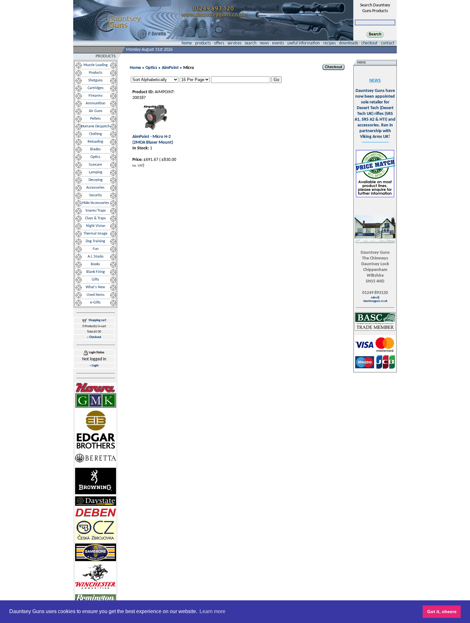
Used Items (96, 295)
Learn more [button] (212, 611)
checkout (369, 43)
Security (95, 195)
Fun (95, 249)
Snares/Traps (95, 211)
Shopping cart (97, 320)
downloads (348, 43)
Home (135, 67)
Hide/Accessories (95, 203)
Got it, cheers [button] (442, 611)
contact (388, 43)
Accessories (95, 188)
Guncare (95, 165)
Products (95, 73)
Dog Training (95, 241)
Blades (95, 149)
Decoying (96, 180)
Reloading (95, 142)
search (250, 43)
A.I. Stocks (96, 257)
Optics (95, 157)
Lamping (95, 172)
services (234, 43)
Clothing (95, 134)
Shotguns (95, 80)
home (187, 43)
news (264, 43)
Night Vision (95, 226)
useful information (303, 43)
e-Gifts (95, 302)
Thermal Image (95, 234)
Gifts (95, 279)
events (278, 43)
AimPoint (170, 67)
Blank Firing (95, 272)
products (203, 43)
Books (95, 264)
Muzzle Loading (95, 65)
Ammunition (95, 103)
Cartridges (96, 88)
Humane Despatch (95, 126)
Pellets (95, 119)
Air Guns (95, 111)
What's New (95, 287)
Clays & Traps (95, 218)
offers (219, 43)
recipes (329, 43)
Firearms (96, 96)
